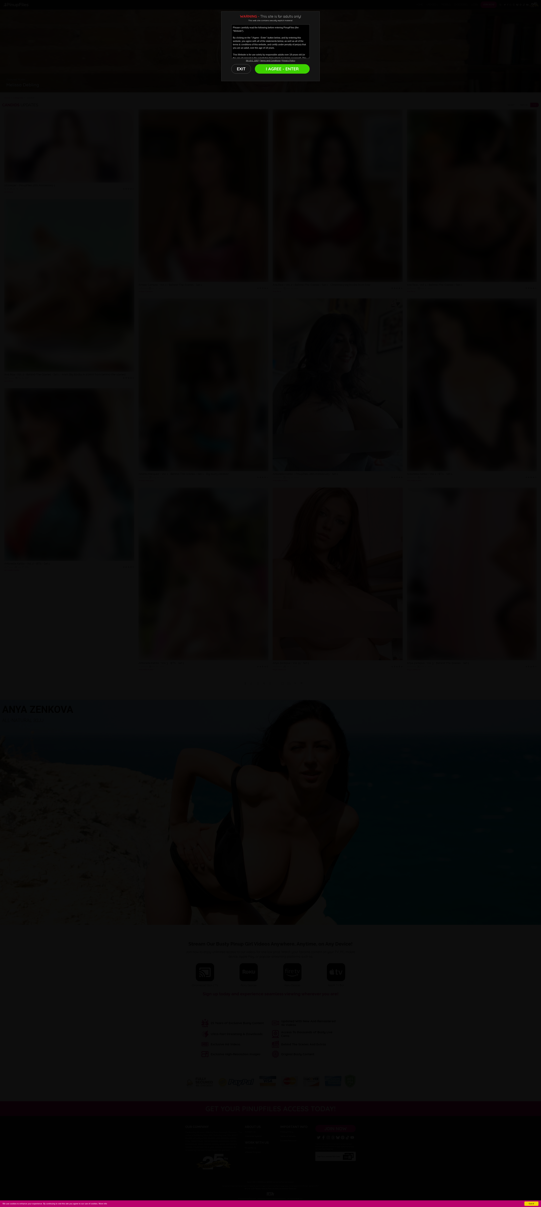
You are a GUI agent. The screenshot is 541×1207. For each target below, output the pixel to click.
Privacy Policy (288, 60)
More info (103, 1203)
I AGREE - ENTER (282, 68)
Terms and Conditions (270, 60)
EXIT (241, 68)
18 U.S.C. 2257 (252, 60)
